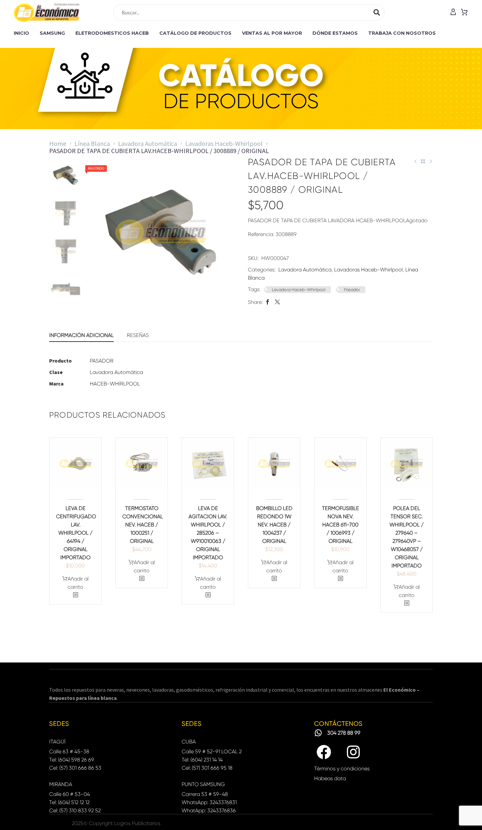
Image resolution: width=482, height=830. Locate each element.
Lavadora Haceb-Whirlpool (299, 289)
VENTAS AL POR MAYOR (272, 33)
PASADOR (101, 361)
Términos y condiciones (342, 768)
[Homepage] (46, 12)
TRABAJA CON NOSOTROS (402, 33)
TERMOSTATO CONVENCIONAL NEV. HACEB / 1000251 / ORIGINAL (142, 524)
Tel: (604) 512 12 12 (69, 802)
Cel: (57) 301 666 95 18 (207, 768)
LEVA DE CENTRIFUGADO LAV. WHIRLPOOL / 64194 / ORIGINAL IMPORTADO (76, 533)
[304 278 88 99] (318, 733)
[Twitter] (277, 302)
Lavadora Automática (147, 143)
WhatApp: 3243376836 (209, 810)
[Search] (377, 12)
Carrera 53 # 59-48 (205, 794)
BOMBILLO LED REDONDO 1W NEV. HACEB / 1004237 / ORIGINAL (274, 524)
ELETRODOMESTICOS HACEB (112, 33)
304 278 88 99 (343, 733)
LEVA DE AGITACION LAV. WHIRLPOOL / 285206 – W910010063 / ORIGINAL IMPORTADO (208, 533)
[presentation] (95, 232)
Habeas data (330, 778)
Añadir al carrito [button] (78, 583)
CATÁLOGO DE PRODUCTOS (195, 33)
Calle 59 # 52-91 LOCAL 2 (212, 751)
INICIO (21, 33)
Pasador (352, 289)
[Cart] (464, 12)
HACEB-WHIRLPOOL (115, 384)
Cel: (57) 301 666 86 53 (75, 768)
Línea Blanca (92, 143)
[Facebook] (267, 302)
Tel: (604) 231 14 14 (202, 760)
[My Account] (453, 12)
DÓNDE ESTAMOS (335, 33)
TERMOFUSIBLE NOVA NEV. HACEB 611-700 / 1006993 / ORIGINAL (340, 524)
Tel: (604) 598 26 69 (71, 760)
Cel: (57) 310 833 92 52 (75, 810)
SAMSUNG (52, 33)
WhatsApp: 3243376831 (209, 802)
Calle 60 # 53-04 (69, 794)
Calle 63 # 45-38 (69, 751)
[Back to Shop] (423, 161)
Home (57, 143)
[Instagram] (353, 752)
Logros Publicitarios (137, 823)
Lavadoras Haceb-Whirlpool (224, 143)
